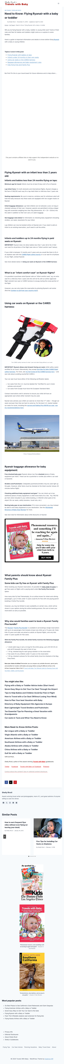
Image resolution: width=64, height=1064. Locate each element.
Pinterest (46, 766)
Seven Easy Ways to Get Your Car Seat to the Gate (22, 1011)
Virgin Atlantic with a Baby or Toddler (21, 735)
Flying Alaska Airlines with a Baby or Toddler (20, 1018)
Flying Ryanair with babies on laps (20, 55)
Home (6, 25)
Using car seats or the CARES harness (21, 60)
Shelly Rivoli (12, 22)
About (54, 1047)
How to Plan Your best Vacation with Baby (23, 700)
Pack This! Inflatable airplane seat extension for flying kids (24, 1016)
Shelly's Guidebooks (11, 1039)
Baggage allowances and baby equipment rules (24, 62)
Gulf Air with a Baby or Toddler (18, 753)
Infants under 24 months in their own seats (23, 57)
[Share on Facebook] (6, 782)
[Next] (59, 837)
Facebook (14, 766)
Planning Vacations (30, 1047)
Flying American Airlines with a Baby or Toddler (20, 1008)
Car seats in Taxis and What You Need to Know (26, 718)
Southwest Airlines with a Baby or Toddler (23, 742)
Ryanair (56, 39)
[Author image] (6, 22)
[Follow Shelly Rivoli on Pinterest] (16, 802)
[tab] (28, 856)
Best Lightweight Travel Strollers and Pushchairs (26, 708)
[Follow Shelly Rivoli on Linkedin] (13, 802)
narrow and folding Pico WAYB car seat (40, 405)
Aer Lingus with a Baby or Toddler (20, 731)
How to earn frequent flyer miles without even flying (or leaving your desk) (16, 824)
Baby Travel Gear (44, 1047)
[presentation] (48, 828)
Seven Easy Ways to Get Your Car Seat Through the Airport (31, 689)
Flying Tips (6, 1047)
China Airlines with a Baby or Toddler (21, 749)
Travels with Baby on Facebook (30, 766)
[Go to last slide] (4, 837)
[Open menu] (58, 3)
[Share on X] (10, 782)
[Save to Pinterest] (15, 782)
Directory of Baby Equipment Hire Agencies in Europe (28, 704)
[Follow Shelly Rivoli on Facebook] (3, 802)
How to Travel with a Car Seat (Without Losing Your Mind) (31, 696)
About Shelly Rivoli (11, 1037)
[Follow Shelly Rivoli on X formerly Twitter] (6, 802)
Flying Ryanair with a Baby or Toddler (17, 1013)
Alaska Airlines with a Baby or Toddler (22, 746)
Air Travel (8, 10)
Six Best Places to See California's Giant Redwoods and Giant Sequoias (29, 1005)
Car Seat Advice (17, 1047)
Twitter (7, 766)
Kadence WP (49, 1059)
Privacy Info (9, 1032)
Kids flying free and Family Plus (19, 65)
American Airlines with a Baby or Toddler (23, 738)
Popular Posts (16, 10)
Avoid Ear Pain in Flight (44, 693)
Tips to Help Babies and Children (19, 693)
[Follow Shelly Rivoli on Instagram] (9, 802)
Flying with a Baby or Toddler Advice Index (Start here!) (29, 685)
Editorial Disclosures (11, 1034)
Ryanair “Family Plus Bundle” (18, 628)
